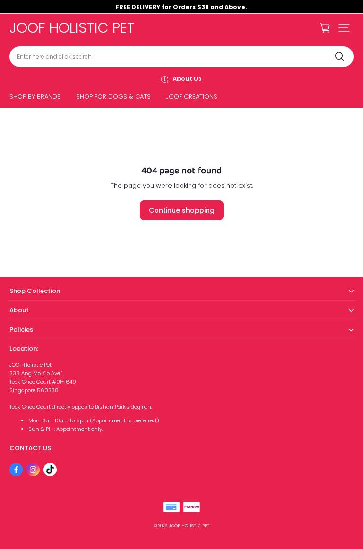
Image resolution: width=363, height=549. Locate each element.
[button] (344, 27)
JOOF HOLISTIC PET (189, 526)
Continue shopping (182, 210)
